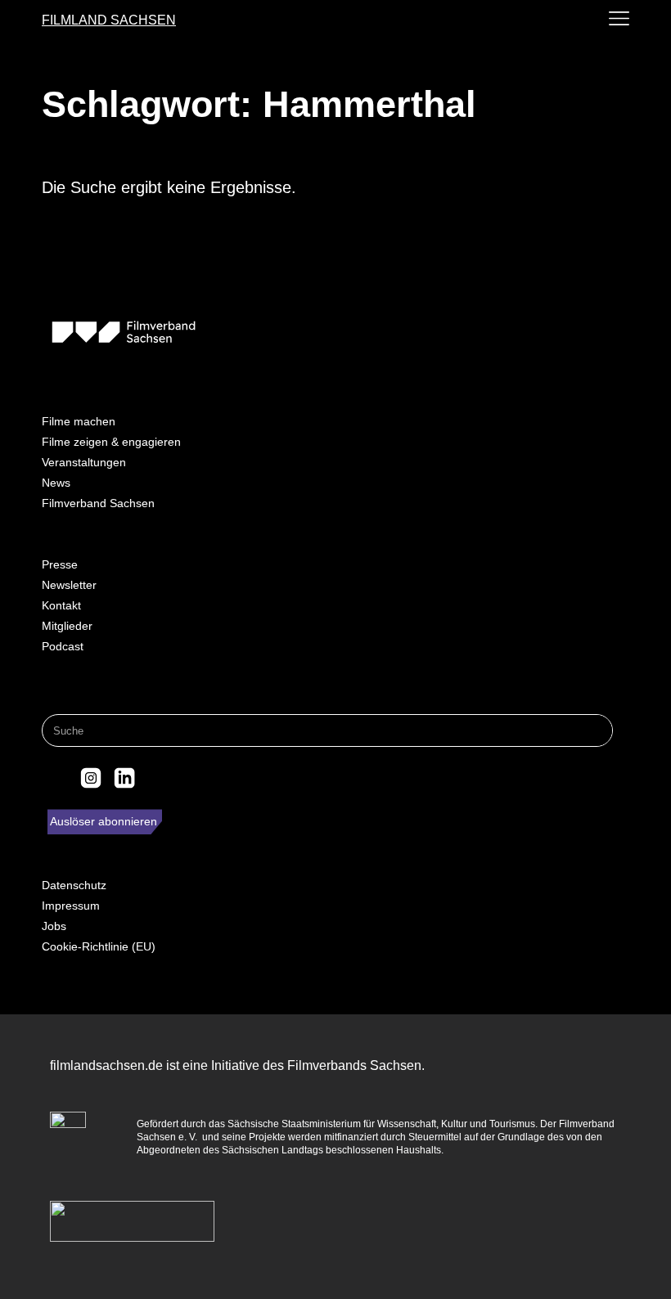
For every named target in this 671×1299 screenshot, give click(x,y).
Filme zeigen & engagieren (111, 441)
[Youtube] (158, 778)
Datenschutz (74, 885)
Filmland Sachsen (109, 20)
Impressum (71, 905)
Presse (60, 564)
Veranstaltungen (84, 462)
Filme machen (78, 421)
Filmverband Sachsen (98, 503)
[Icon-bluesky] (56, 778)
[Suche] (595, 730)
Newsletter (69, 584)
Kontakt (61, 605)
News (56, 482)
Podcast (62, 646)
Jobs (54, 926)
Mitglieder (67, 625)
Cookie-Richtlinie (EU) (98, 946)
